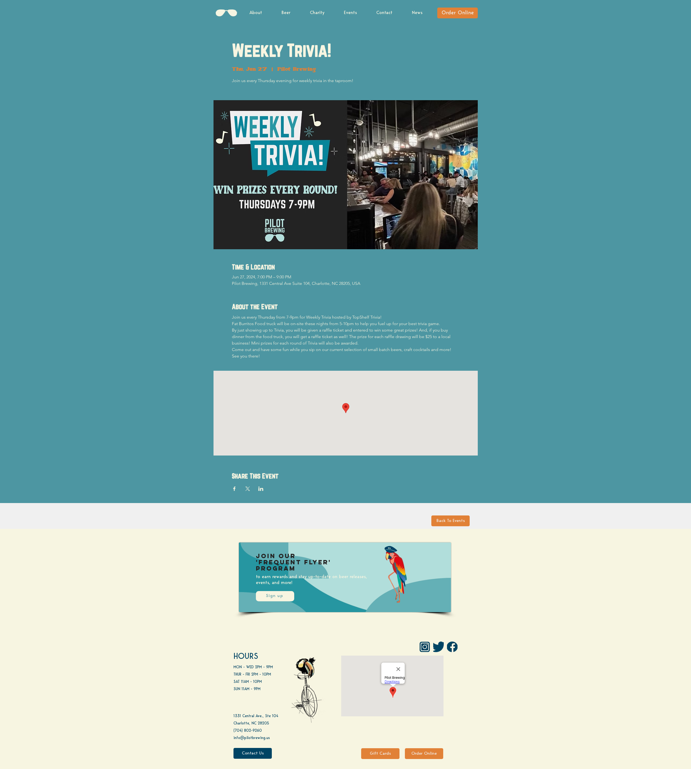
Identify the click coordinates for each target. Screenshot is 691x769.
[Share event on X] (247, 489)
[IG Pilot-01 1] (424, 647)
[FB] (452, 647)
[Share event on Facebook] (234, 489)
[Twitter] (438, 647)
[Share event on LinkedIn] (260, 489)
